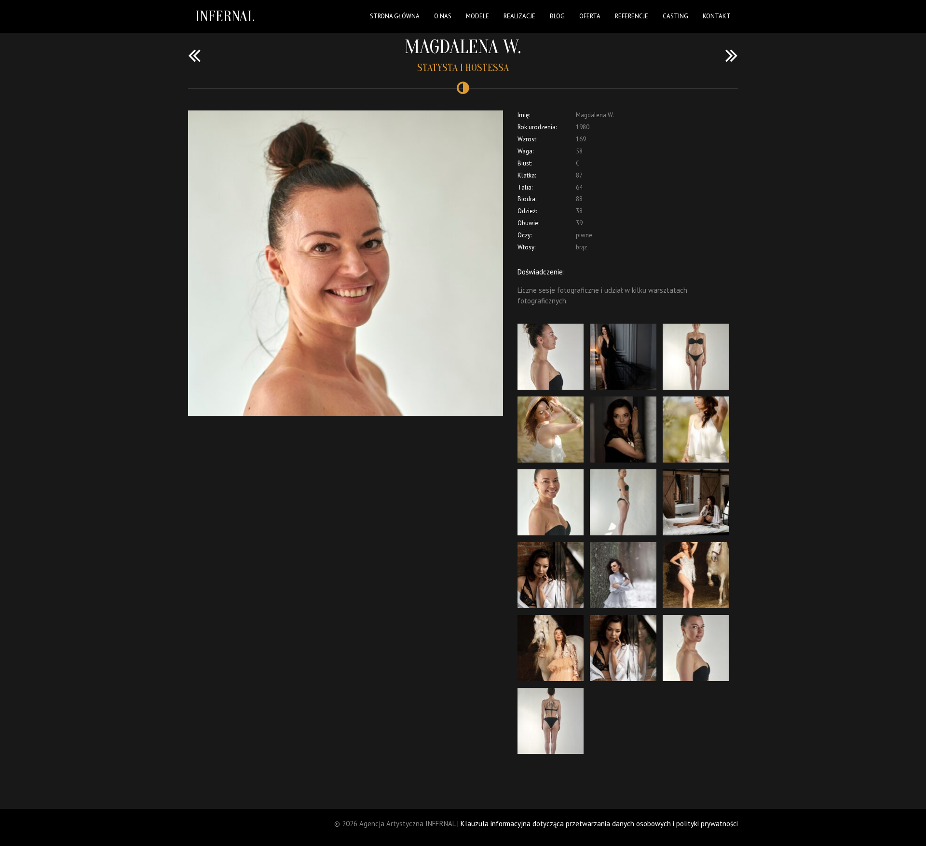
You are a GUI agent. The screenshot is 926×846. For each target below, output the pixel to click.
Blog (557, 16)
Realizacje (519, 16)
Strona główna (395, 16)
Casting (675, 16)
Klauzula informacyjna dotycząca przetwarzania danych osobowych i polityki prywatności (599, 823)
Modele (477, 16)
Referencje (631, 16)
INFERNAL (225, 16)
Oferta (589, 16)
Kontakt (717, 16)
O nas (442, 16)
